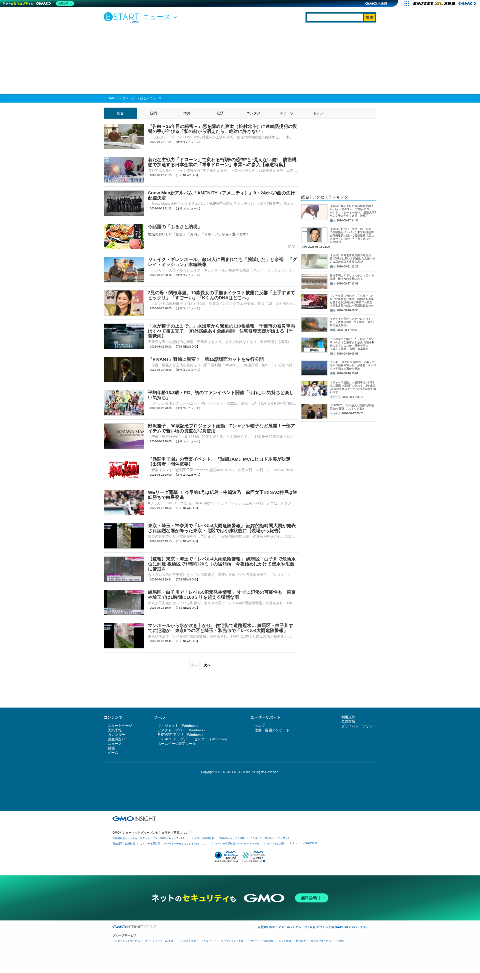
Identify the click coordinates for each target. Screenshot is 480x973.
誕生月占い (116, 739)
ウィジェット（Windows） (179, 726)
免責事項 (348, 722)
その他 (340, 940)
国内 (153, 113)
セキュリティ (208, 940)
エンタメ (253, 113)
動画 (111, 748)
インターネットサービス (126, 940)
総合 (143, 98)
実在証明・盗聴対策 (123, 843)
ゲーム (113, 753)
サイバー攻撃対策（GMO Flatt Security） (238, 843)
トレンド (320, 113)
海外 (187, 113)
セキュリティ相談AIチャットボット (270, 837)
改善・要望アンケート (272, 730)
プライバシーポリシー (358, 726)
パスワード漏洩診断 (203, 838)
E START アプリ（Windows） (181, 735)
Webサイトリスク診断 (232, 838)
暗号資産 (301, 940)
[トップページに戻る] (122, 17)
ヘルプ (259, 726)
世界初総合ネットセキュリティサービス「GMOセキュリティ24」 (149, 838)
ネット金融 (284, 940)
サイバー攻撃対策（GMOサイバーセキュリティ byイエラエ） (175, 843)
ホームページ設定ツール (177, 744)
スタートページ (120, 726)
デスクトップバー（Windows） (182, 730)
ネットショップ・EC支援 (159, 940)
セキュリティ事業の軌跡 (303, 843)
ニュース (156, 98)
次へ (207, 665)
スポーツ (287, 113)
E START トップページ (119, 98)
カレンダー (116, 735)
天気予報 (115, 730)
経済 (220, 113)
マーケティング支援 (232, 940)
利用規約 (348, 717)
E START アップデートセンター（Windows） (193, 739)
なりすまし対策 (275, 843)
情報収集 (269, 940)
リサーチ (253, 940)
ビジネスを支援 (187, 940)
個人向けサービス (321, 940)
